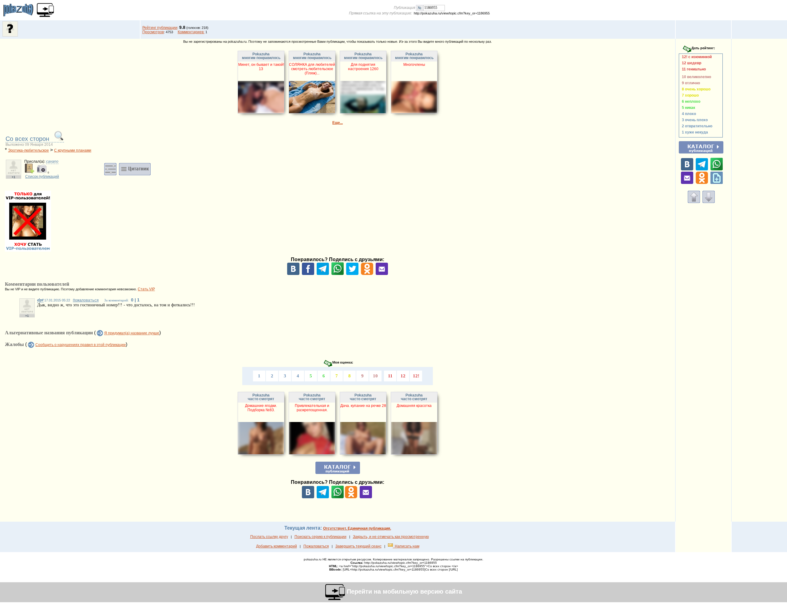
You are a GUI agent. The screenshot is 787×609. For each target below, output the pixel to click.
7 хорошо (689, 95)
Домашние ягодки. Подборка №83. (261, 408)
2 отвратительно (696, 126)
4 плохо (688, 114)
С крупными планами (72, 150)
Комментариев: (191, 32)
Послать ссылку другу (269, 537)
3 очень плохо (694, 120)
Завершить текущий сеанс (358, 546)
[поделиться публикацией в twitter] (352, 274)
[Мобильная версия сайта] (45, 10)
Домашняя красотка (414, 406)
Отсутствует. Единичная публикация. (357, 528)
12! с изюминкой (696, 57)
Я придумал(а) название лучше (131, 333)
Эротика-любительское (28, 150)
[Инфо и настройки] (110, 169)
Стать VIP (146, 289)
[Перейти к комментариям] (708, 202)
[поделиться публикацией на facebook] (308, 274)
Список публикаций (42, 176)
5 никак (687, 107)
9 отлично (690, 83)
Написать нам (406, 546)
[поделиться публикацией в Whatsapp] (337, 274)
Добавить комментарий (276, 546)
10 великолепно (695, 77)
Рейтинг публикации (159, 28)
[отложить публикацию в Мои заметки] (716, 183)
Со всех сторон (28, 138)
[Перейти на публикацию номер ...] (419, 8)
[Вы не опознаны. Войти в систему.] (10, 35)
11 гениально (693, 69)
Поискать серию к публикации (320, 537)
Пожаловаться (86, 300)
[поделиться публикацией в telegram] (323, 274)
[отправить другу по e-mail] (382, 274)
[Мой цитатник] (135, 169)
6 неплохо (690, 101)
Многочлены (414, 64)
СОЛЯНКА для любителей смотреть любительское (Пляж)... (312, 68)
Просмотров (153, 32)
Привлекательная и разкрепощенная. (312, 408)
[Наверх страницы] (694, 202)
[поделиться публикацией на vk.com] (293, 274)
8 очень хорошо (695, 89)
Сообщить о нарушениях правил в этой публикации (80, 345)
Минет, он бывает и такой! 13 (261, 66)
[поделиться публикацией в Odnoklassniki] (367, 274)
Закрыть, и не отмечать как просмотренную (391, 537)
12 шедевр (690, 63)
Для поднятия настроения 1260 (363, 66)
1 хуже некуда (694, 132)
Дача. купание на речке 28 (363, 406)
